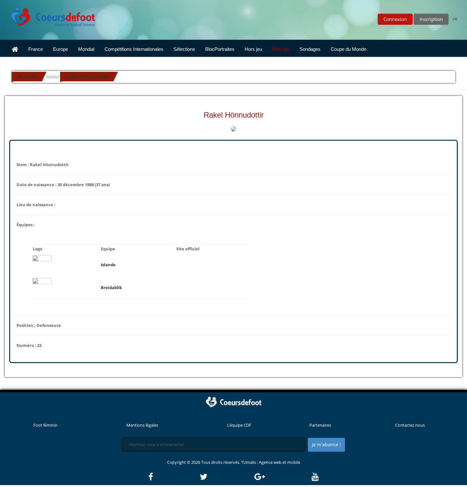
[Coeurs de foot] (48, 15)
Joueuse (27, 76)
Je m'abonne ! (326, 445)
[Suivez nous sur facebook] (173, 477)
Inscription (431, 19)
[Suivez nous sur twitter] (226, 477)
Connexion (395, 19)
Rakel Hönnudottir (87, 76)
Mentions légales (142, 425)
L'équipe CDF (239, 425)
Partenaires (320, 425)
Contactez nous (410, 425)
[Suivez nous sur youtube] (315, 477)
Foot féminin (45, 425)
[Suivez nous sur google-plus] (282, 477)
